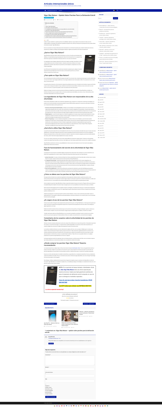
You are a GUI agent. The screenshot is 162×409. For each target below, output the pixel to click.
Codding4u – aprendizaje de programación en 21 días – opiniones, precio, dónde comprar (108, 54)
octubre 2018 (102, 137)
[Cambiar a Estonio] (66, 406)
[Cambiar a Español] (105, 406)
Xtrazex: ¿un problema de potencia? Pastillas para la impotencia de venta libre (108, 58)
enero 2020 (101, 123)
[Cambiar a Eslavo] (100, 406)
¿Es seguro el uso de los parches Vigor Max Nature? (54, 34)
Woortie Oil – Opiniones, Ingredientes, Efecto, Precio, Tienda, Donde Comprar (108, 62)
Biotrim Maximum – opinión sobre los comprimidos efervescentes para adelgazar (108, 26)
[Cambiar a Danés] (62, 406)
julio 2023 (101, 99)
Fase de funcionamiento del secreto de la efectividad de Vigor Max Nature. (59, 31)
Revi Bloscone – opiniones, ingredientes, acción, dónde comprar (107, 34)
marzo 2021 (101, 111)
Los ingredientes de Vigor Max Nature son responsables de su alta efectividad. (59, 29)
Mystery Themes (55, 403)
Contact (60, 10)
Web (46, 379)
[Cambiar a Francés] (71, 406)
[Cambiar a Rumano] (98, 406)
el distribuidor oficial (76, 248)
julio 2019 (101, 125)
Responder (51, 343)
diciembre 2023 (102, 97)
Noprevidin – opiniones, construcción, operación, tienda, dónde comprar (107, 50)
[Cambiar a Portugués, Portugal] (95, 406)
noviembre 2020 (102, 118)
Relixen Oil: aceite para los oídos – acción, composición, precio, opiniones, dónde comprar (70, 324)
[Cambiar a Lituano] (88, 406)
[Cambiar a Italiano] (83, 406)
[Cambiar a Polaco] (93, 406)
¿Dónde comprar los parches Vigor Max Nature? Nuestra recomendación (58, 37)
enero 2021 (101, 116)
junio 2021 (101, 106)
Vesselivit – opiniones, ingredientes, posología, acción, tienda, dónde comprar (107, 38)
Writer (55, 19)
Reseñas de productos (52, 10)
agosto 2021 (102, 102)
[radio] (67, 298)
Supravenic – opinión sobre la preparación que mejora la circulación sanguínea (108, 84)
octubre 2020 (102, 121)
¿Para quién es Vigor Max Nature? (51, 27)
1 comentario (61, 19)
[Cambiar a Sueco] (107, 406)
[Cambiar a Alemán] (74, 406)
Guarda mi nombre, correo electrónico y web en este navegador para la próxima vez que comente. (49, 389)
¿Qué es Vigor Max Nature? (50, 26)
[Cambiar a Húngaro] (78, 406)
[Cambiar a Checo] (59, 406)
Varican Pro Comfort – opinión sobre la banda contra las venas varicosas (51, 303)
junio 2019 (101, 128)
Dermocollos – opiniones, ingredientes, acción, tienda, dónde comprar (107, 42)
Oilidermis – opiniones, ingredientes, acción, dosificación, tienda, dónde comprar (86, 313)
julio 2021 (101, 104)
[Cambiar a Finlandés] (69, 406)
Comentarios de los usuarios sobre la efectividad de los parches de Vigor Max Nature (61, 35)
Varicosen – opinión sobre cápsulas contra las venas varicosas (90, 303)
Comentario (48, 354)
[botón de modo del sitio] (114, 10)
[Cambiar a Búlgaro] (54, 406)
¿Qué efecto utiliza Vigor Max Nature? (52, 30)
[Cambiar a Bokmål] (90, 406)
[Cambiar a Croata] (57, 406)
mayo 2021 (101, 109)
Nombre (47, 367)
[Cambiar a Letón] (86, 406)
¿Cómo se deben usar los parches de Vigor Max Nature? (55, 33)
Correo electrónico (49, 373)
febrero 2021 (102, 114)
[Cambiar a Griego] (76, 406)
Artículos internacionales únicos (59, 4)
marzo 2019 (101, 132)
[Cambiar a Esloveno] (102, 406)
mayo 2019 (101, 130)
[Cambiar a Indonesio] (81, 406)
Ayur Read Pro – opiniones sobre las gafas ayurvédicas (51, 324)
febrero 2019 (102, 135)
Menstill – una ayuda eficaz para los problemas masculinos (106, 30)
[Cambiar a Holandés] (64, 406)
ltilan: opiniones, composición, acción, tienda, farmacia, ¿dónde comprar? (108, 46)
